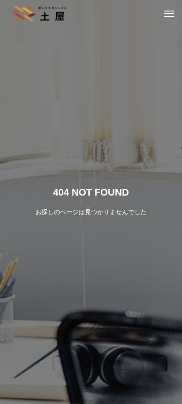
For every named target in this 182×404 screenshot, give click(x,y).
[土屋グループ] (40, 13)
